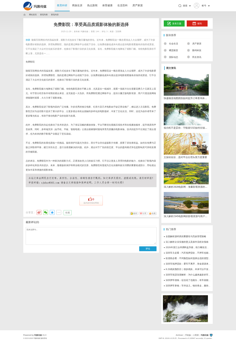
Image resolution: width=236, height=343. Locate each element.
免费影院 (30, 61)
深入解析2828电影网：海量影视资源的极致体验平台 (186, 186)
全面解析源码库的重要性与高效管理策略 (185, 236)
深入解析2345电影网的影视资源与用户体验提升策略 (186, 216)
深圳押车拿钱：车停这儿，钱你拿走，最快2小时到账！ (192, 285)
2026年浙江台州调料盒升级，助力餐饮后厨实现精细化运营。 (195, 247)
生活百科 (122, 5)
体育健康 (107, 5)
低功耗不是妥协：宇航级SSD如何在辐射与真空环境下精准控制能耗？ (186, 127)
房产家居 (137, 5)
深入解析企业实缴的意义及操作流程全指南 (186, 242)
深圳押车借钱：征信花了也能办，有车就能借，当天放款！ (194, 280)
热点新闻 (92, 5)
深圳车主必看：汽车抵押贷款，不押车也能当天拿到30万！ (194, 253)
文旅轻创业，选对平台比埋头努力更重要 (185, 157)
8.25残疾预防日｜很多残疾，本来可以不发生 (187, 269)
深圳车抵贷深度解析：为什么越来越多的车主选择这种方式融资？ (197, 274)
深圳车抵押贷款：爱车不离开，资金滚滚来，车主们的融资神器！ (197, 263)
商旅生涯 (77, 5)
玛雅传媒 (40, 6)
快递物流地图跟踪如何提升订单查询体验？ (186, 98)
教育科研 (62, 5)
